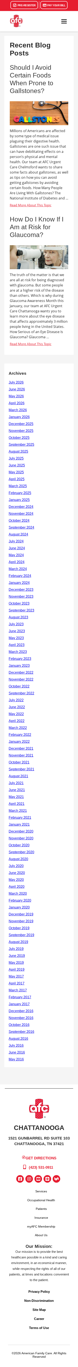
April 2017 (16, 983)
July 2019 (16, 949)
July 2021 (16, 783)
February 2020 (20, 900)
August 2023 (18, 617)
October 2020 (19, 845)
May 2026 (16, 396)
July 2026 (16, 382)
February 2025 (20, 493)
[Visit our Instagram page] (29, 1179)
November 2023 (21, 596)
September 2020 (21, 852)
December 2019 (21, 914)
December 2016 (21, 1011)
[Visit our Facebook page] (20, 1179)
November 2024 (21, 513)
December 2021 (21, 748)
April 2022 (16, 721)
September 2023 (21, 610)
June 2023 (17, 631)
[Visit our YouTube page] (38, 1179)
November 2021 (21, 755)
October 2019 (19, 928)
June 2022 (17, 707)
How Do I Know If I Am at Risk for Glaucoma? (36, 227)
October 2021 (19, 762)
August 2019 (18, 942)
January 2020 (19, 907)
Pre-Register (26, 5)
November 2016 (21, 1018)
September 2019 (21, 935)
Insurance (41, 1217)
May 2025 (16, 472)
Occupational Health (41, 1200)
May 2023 (16, 638)
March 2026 (18, 410)
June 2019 (17, 956)
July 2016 (16, 1045)
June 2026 (17, 389)
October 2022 (19, 686)
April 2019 (16, 969)
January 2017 (19, 1004)
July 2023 (16, 624)
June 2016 (17, 1052)
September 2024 (21, 527)
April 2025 (16, 479)
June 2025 (17, 465)
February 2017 (20, 997)
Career (39, 1319)
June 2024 (17, 548)
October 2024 (19, 520)
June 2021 (17, 790)
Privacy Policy (39, 1291)
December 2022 (21, 672)
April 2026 (16, 403)
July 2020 (16, 866)
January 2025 (19, 500)
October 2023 (19, 603)
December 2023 (21, 589)
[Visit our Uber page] (47, 1179)
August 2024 (18, 534)
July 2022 (16, 700)
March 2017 (18, 990)
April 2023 (16, 645)
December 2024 (21, 507)
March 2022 (18, 728)
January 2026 (19, 417)
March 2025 (18, 486)
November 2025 (21, 431)
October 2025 (19, 437)
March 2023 (18, 652)
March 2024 (18, 569)
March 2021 (18, 810)
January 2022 (19, 741)
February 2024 (20, 576)
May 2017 (16, 976)
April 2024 (16, 562)
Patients (41, 1209)
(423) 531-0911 (40, 1167)
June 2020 (17, 873)
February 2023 (20, 659)
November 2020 (21, 838)
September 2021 (21, 769)
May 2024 (16, 555)
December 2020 (21, 831)
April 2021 (16, 804)
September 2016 (21, 1032)
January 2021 (19, 824)
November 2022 (21, 679)
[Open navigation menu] (64, 21)
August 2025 (18, 451)
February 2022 (20, 734)
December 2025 (21, 424)
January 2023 (19, 665)
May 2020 (16, 880)
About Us (41, 1235)
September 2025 (21, 444)
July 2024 (16, 541)
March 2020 (18, 893)
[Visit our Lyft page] (56, 1179)
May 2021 (16, 797)
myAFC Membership (41, 1226)
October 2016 (19, 1025)
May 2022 (16, 714)
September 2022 (21, 693)
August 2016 (18, 1038)
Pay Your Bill (56, 5)
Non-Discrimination (39, 1300)
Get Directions (41, 1158)
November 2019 (21, 921)
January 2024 (19, 583)
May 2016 (16, 1059)
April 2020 (16, 886)
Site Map (39, 1310)
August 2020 (18, 859)
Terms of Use (39, 1328)
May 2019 (16, 962)
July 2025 (16, 458)
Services (41, 1191)
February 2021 (20, 817)
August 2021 (18, 776)
